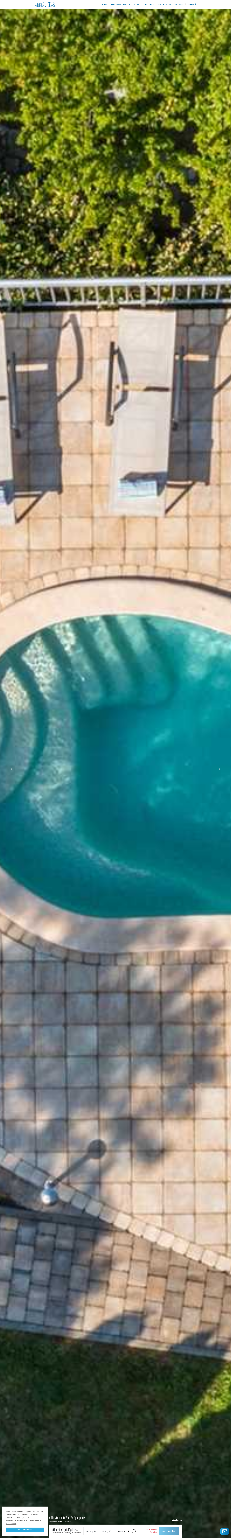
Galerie (177, 1520)
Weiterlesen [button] (11, 1524)
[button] (12, 769)
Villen (104, 4)
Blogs (137, 4)
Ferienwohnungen (120, 4)
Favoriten (149, 4)
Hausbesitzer (165, 4)
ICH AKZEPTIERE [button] (25, 1530)
